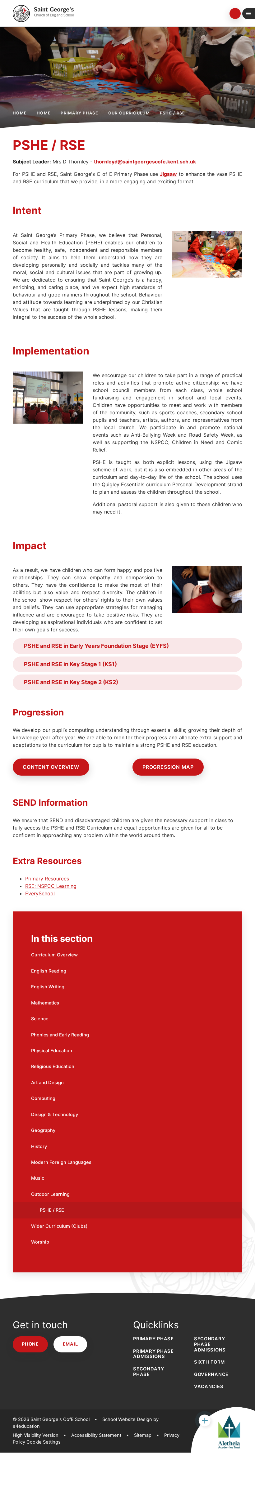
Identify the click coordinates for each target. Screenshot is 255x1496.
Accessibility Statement (96, 1435)
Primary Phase (79, 113)
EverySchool (40, 893)
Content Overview (51, 767)
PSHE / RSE (172, 113)
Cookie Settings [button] (43, 1442)
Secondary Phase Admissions (210, 1344)
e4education (26, 1426)
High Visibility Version (35, 1435)
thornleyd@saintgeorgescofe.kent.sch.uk (145, 161)
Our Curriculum (129, 113)
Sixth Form (209, 1362)
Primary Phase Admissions (153, 1354)
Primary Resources (47, 878)
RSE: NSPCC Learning (50, 886)
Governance (211, 1374)
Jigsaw (168, 174)
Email (70, 1344)
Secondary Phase (148, 1371)
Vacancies (209, 1386)
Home (20, 113)
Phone (30, 1344)
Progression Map (168, 767)
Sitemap (142, 1435)
